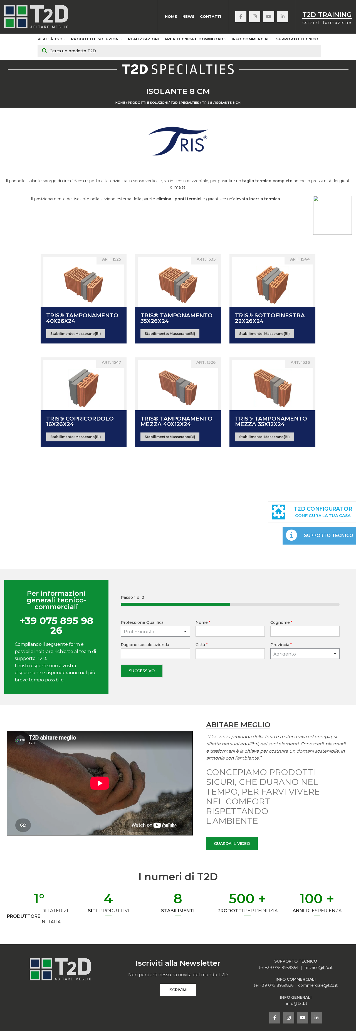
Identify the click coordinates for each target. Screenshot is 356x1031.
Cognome (281, 622)
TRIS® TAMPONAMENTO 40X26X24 (82, 318)
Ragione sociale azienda (145, 644)
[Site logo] (36, 16)
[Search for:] (179, 51)
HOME (120, 103)
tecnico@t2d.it (318, 967)
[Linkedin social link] (282, 16)
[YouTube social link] (268, 16)
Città (201, 644)
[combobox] (305, 653)
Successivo (142, 670)
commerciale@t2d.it (318, 985)
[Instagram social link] (254, 16)
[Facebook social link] (240, 16)
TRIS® (207, 103)
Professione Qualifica (142, 622)
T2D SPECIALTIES (184, 103)
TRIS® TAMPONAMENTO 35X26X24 (176, 318)
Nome (203, 622)
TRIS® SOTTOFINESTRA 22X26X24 (270, 318)
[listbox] (155, 631)
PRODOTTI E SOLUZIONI (148, 103)
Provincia (281, 644)
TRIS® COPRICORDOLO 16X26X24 (80, 421)
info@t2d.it (296, 1003)
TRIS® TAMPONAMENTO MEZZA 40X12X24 (176, 421)
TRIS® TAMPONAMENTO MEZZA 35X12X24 (271, 421)
